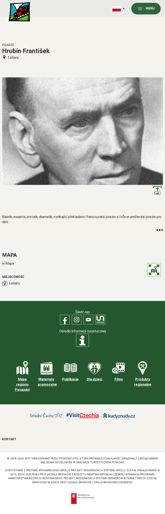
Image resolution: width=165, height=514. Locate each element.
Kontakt (9, 439)
